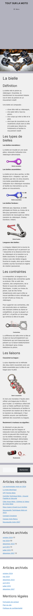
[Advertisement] (16, 30)
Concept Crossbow (10, 516)
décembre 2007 (9, 553)
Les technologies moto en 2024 (14, 487)
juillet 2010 (7, 550)
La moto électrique (9, 490)
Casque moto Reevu (10, 519)
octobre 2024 (8, 537)
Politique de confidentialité (12, 608)
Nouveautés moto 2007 (11, 522)
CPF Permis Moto (9, 493)
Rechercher (24, 470)
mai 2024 (6, 541)
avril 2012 (6, 547)
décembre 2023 (9, 544)
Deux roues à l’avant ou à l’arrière (15, 507)
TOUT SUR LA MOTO (16, 3)
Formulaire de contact (11, 602)
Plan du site (7, 605)
